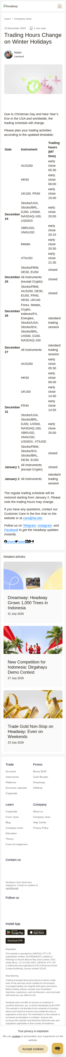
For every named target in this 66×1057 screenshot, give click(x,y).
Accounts (11, 771)
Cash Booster (40, 776)
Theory (10, 838)
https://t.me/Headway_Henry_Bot (22, 867)
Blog (8, 822)
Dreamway (39, 782)
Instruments (12, 776)
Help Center (39, 822)
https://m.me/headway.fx (8, 874)
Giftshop (37, 787)
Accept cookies (33, 1049)
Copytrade (11, 793)
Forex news (12, 817)
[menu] (59, 6)
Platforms (11, 782)
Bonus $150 (39, 771)
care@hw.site (32, 518)
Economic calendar (16, 787)
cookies (16, 1036)
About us (38, 811)
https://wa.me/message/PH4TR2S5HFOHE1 (15, 867)
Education (11, 833)
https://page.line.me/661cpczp (29, 867)
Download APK (15, 940)
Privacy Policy (40, 827)
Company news (14, 827)
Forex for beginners (17, 844)
